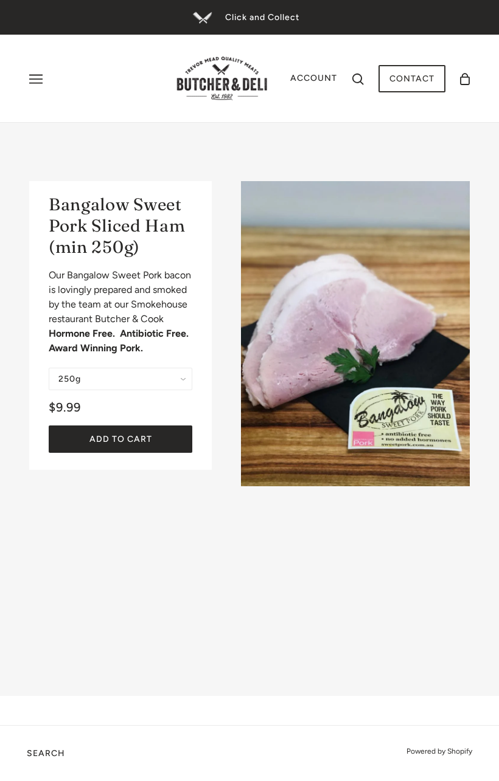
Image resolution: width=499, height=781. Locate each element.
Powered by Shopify (439, 751)
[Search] (357, 78)
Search (46, 753)
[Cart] (465, 79)
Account (313, 78)
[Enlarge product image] (355, 333)
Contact (411, 79)
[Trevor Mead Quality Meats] (222, 77)
